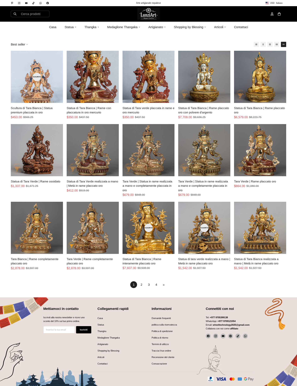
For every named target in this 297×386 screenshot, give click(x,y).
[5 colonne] (283, 44)
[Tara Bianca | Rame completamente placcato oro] (37, 228)
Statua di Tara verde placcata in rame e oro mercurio (148, 110)
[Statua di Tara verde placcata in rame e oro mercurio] (149, 77)
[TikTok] (33, 3)
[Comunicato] (26, 3)
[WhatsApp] (40, 3)
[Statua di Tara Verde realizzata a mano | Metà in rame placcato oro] (93, 150)
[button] (279, 13)
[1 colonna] (256, 44)
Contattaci (241, 27)
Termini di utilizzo (160, 344)
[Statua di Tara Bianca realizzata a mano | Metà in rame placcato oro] (260, 228)
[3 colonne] (270, 44)
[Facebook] (47, 3)
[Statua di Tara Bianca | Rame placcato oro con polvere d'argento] (204, 77)
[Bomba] (245, 336)
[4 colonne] (276, 44)
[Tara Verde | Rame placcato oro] (260, 150)
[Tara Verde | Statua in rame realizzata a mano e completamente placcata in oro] (149, 150)
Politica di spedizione (162, 331)
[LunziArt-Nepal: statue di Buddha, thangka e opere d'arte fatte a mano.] (148, 14)
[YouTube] (223, 336)
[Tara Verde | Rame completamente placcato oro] (93, 228)
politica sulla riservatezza (164, 324)
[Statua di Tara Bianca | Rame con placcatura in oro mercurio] (93, 77)
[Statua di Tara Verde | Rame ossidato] (37, 150)
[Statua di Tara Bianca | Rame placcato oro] (260, 77)
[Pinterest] (12, 3)
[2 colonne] (263, 44)
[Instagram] (19, 3)
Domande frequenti (161, 318)
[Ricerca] (15, 14)
